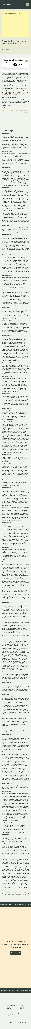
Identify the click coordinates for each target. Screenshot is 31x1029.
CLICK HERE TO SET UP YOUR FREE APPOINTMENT (14, 94)
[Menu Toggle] (27, 4)
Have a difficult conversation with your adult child (15, 112)
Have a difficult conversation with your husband (15, 110)
